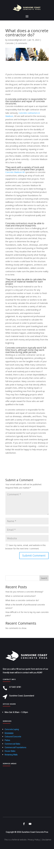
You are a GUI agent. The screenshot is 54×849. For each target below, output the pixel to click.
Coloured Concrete (13, 736)
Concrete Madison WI (15, 172)
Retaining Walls (11, 754)
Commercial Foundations (15, 747)
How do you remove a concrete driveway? (24, 591)
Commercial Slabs (12, 743)
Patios (7, 740)
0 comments (21, 43)
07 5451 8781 (15, 687)
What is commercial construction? (20, 596)
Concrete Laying (12, 729)
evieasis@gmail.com (17, 40)
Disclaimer (46, 839)
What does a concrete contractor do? (22, 600)
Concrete (9, 43)
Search (44, 578)
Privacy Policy (34, 839)
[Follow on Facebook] (23, 823)
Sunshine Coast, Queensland (21, 695)
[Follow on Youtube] (30, 823)
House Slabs (10, 751)
